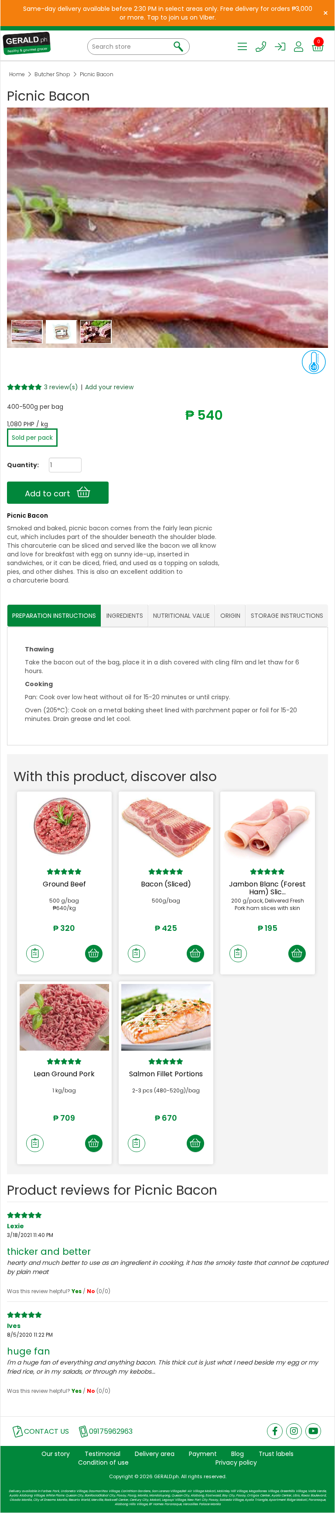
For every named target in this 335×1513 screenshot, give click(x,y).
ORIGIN (230, 615)
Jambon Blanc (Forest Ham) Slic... (267, 888)
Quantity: (19, 465)
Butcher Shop (52, 74)
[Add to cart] (94, 953)
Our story (55, 1453)
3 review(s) (61, 387)
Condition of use (103, 1462)
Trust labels (276, 1453)
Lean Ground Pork (64, 1074)
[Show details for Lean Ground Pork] (64, 1017)
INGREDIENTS (124, 615)
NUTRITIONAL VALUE (181, 615)
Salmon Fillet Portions (166, 1074)
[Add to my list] (35, 953)
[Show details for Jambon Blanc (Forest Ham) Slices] (267, 827)
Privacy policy (236, 1462)
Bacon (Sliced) (166, 884)
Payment (203, 1453)
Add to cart (51, 493)
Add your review (109, 387)
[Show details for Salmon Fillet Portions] (166, 1017)
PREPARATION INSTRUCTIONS (54, 615)
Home (17, 74)
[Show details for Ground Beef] (64, 827)
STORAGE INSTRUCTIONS (287, 615)
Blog (237, 1453)
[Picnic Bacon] (27, 331)
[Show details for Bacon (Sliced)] (166, 827)
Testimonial (102, 1453)
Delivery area (154, 1453)
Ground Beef (64, 884)
